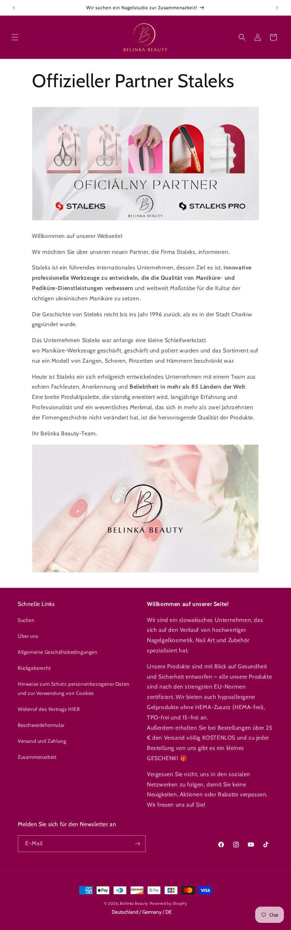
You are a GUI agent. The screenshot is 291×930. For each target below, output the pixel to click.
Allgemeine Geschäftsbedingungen (58, 652)
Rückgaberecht (34, 668)
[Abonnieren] (137, 843)
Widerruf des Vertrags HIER (49, 709)
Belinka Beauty (134, 903)
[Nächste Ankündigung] (277, 8)
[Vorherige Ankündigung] (14, 8)
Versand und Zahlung (42, 741)
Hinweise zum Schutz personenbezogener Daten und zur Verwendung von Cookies (74, 688)
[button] (15, 37)
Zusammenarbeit (37, 757)
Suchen (26, 620)
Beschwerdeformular (41, 725)
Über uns (28, 636)
